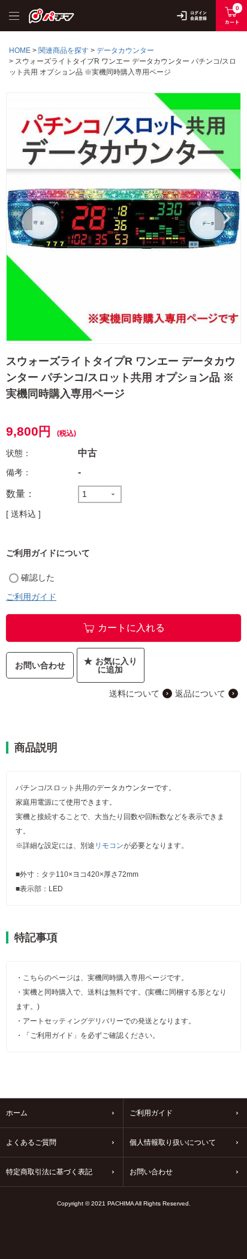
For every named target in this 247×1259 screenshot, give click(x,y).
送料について (134, 693)
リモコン (109, 845)
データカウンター (125, 50)
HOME (20, 50)
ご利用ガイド (31, 597)
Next (227, 218)
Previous (20, 218)
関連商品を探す (63, 50)
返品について (200, 693)
